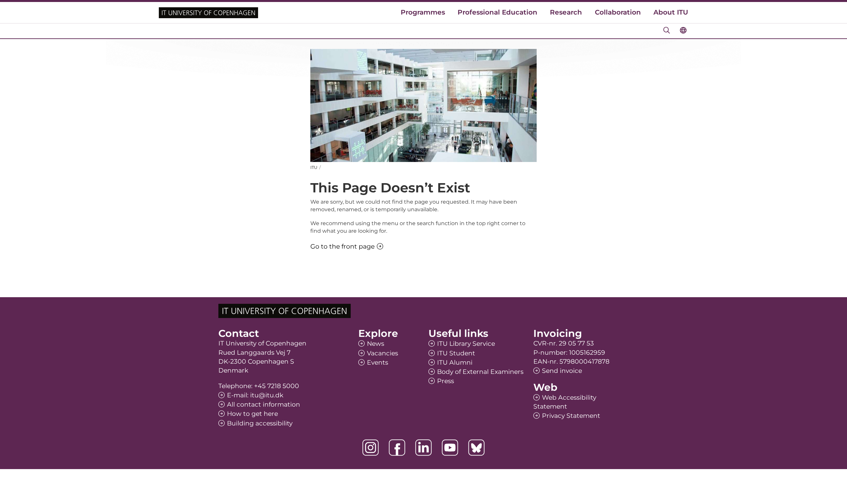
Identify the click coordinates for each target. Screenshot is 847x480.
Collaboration (618, 12)
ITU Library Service (466, 343)
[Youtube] (450, 448)
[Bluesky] (476, 448)
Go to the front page (342, 246)
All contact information (263, 404)
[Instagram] (370, 448)
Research (566, 12)
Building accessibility (259, 423)
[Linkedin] (423, 448)
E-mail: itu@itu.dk (255, 395)
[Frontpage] (208, 12)
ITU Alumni (454, 362)
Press (445, 381)
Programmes (423, 12)
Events (377, 362)
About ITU (670, 12)
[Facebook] (397, 448)
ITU (313, 167)
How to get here (252, 414)
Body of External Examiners (480, 372)
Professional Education (497, 12)
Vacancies (382, 353)
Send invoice (562, 371)
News (375, 343)
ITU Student (456, 353)
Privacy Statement (571, 416)
